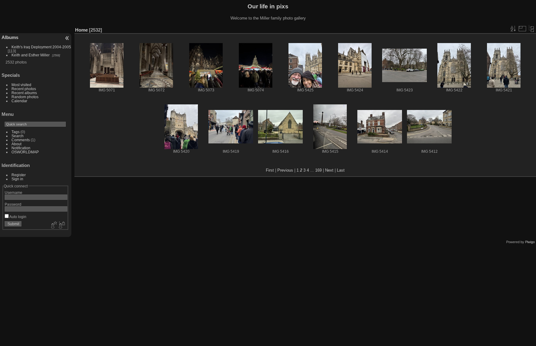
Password (13, 204)
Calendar (19, 101)
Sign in (17, 179)
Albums (10, 37)
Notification (20, 148)
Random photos (24, 97)
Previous (285, 170)
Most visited (21, 85)
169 (318, 170)
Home (81, 30)
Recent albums (24, 93)
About (16, 144)
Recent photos (23, 89)
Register (18, 175)
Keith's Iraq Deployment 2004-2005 (41, 47)
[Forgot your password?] (61, 225)
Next (329, 170)
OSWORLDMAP (25, 152)
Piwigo (530, 242)
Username (13, 193)
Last (341, 170)
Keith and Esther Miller (30, 55)
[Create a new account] (53, 225)
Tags (15, 132)
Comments (20, 140)
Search (17, 136)
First (270, 170)
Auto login (17, 217)
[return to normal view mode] (531, 28)
